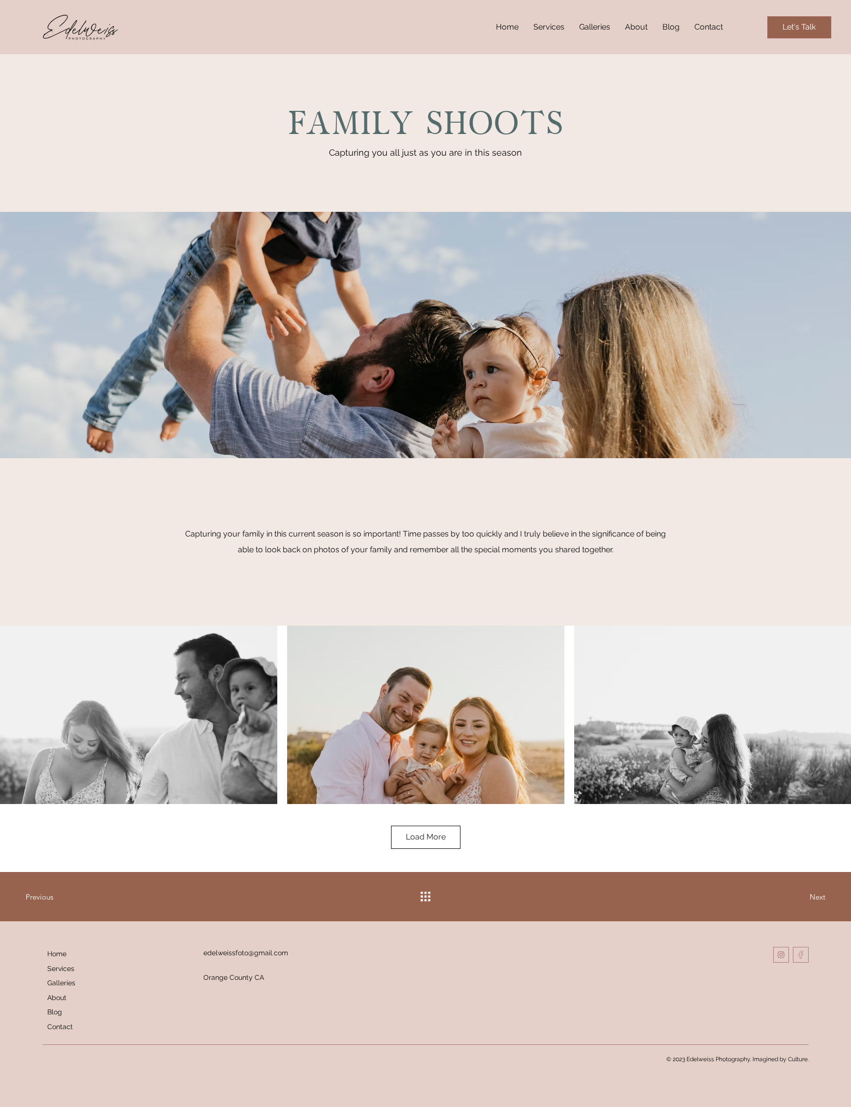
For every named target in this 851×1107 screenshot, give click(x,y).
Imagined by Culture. (781, 1059)
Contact (60, 1027)
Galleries (61, 983)
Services (60, 969)
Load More (426, 836)
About (56, 998)
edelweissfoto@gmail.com (245, 953)
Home (56, 954)
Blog (54, 1012)
